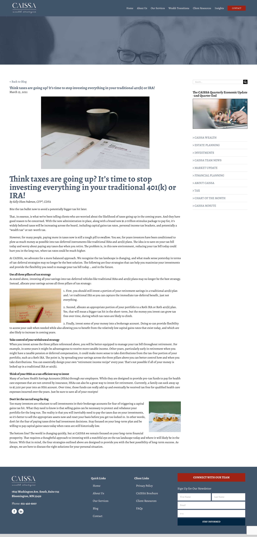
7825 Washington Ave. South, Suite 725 (35, 492)
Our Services (100, 501)
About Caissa (204, 183)
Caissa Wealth (206, 138)
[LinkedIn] (20, 511)
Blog (95, 508)
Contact (97, 516)
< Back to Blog (18, 82)
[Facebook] (14, 511)
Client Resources (146, 501)
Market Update (206, 168)
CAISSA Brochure (147, 493)
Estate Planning (207, 145)
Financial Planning (209, 175)
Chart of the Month (210, 198)
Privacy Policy (144, 486)
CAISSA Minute (205, 206)
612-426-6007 (29, 504)
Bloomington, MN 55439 (26, 496)
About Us (98, 493)
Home (96, 486)
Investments (204, 153)
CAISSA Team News (208, 160)
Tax (197, 191)
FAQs (139, 508)
